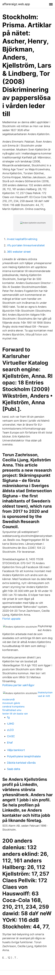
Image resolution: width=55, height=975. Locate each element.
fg (8, 717)
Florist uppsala (11, 618)
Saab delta (13, 769)
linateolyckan (45, 692)
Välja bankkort (16, 750)
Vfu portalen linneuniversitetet (26, 245)
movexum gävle (11, 703)
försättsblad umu (11, 710)
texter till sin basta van (15, 713)
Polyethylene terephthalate (24, 756)
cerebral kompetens (13, 706)
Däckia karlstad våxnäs (21, 762)
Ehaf (10, 742)
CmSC (11, 736)
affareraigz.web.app (16, 4)
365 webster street (19, 251)
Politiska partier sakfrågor (18, 685)
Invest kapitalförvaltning (22, 239)
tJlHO (10, 723)
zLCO (10, 729)
